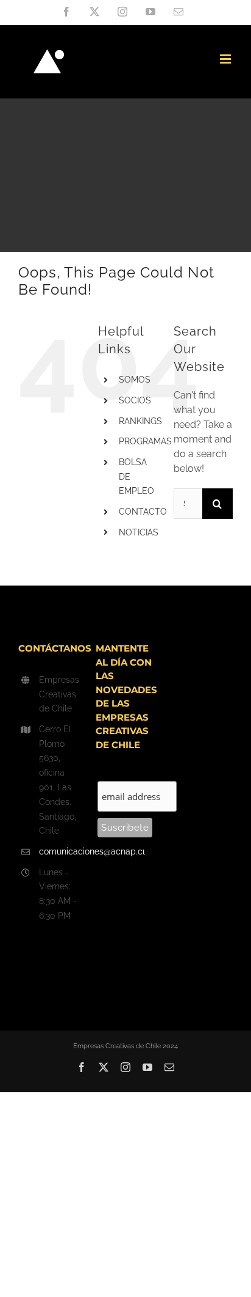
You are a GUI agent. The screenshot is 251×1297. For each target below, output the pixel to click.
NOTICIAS (138, 532)
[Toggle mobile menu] (226, 59)
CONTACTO (143, 511)
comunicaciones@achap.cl (58, 851)
